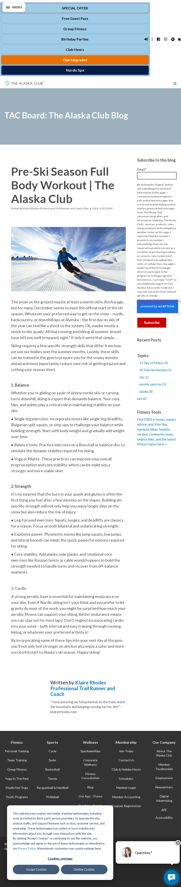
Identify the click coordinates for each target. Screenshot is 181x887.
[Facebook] (158, 39)
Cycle (52, 751)
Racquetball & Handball (52, 787)
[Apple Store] (179, 39)
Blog (90, 787)
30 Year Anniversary (155, 370)
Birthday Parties (75, 39)
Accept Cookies (36, 869)
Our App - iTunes (90, 796)
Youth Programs (17, 797)
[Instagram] (165, 39)
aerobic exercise (152, 384)
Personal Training (17, 751)
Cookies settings (60, 858)
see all (141, 398)
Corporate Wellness (90, 762)
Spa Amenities (90, 751)
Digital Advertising (164, 798)
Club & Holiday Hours (126, 769)
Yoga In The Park (17, 778)
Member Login (126, 787)
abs (144, 377)
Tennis (52, 778)
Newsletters (164, 787)
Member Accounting (126, 797)
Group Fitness (75, 29)
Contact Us (126, 760)
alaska (146, 391)
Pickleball (52, 797)
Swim (52, 760)
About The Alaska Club (164, 753)
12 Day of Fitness (153, 363)
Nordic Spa (75, 70)
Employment (164, 778)
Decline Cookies (84, 869)
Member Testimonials (164, 767)
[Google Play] (172, 39)
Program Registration (126, 806)
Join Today (126, 751)
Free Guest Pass (75, 18)
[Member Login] (145, 39)
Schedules (126, 778)
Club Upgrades (75, 60)
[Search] (175, 83)
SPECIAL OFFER (75, 8)
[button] (14, 7)
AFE (164, 810)
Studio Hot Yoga (17, 787)
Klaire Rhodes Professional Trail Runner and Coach (53, 208)
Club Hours (75, 49)
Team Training (17, 760)
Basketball (52, 769)
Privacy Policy (27, 848)
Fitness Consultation (90, 776)
